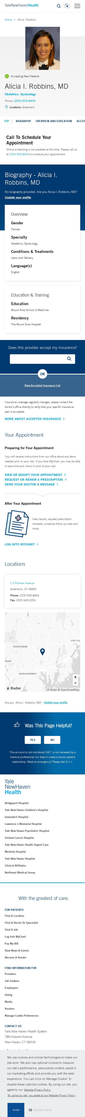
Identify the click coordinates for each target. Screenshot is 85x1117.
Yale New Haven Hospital (20, 858)
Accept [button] (15, 1109)
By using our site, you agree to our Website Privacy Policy (41, 1095)
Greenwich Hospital (16, 817)
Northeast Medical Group (20, 872)
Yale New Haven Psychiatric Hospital (27, 831)
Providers (10, 974)
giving (8, 995)
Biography (23, 121)
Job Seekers (12, 981)
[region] (42, 652)
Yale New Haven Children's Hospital (26, 810)
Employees (11, 988)
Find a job (11, 929)
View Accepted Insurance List (42, 385)
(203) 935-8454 (25, 101)
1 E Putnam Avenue (22, 583)
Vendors (9, 1008)
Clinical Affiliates (15, 865)
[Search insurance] (70, 359)
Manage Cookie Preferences (21, 1015)
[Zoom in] (75, 677)
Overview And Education (54, 121)
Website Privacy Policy (37, 1090)
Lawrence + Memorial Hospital (23, 824)
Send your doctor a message (30, 484)
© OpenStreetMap (68, 689)
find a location (14, 916)
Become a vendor (15, 957)
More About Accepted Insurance (33, 418)
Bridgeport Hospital (16, 803)
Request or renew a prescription (34, 479)
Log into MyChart (15, 936)
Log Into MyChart (20, 544)
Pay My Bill (11, 943)
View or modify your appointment (33, 474)
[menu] (77, 6)
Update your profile (18, 197)
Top (6, 121)
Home (8, 19)
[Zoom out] (75, 683)
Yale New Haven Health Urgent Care (26, 844)
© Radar (52, 689)
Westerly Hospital (15, 851)
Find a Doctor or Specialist (21, 922)
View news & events (17, 950)
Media (8, 1001)
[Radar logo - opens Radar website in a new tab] (14, 688)
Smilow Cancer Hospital (19, 838)
